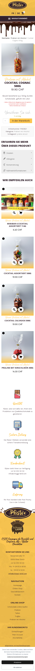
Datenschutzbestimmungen (17, 657)
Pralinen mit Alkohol (18, 38)
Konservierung (12, 165)
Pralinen (17, 610)
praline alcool (22, 134)
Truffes (17, 616)
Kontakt (17, 595)
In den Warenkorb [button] (21, 212)
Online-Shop (17, 588)
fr (13, 13)
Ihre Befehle (17, 638)
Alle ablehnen (17, 667)
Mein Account (17, 635)
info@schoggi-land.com (17, 574)
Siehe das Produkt (14, 212)
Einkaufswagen (17, 631)
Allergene (10, 159)
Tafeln (17, 613)
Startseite (5, 38)
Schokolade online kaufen (17, 607)
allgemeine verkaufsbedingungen (17, 645)
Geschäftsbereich (17, 592)
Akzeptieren (17, 662)
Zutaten (9, 153)
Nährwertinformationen (16, 170)
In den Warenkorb (21, 120)
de (18, 13)
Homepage (17, 585)
